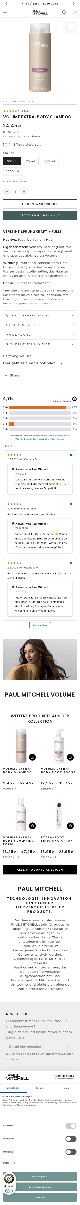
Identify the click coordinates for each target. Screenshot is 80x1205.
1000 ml (12, 171)
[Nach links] (6, 3)
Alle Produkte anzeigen (40, 869)
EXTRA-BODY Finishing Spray (57, 839)
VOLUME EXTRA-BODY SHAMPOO (17, 770)
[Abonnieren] (69, 1047)
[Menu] (5, 12)
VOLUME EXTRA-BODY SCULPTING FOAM (18, 841)
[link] (32, 363)
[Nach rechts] (73, 3)
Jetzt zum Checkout (40, 215)
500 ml (49, 161)
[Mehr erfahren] (40, 3)
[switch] (9, 1191)
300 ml (12, 161)
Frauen (26, 101)
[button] (64, 12)
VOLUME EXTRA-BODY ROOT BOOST (58, 770)
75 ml (30, 161)
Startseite (10, 101)
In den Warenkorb (40, 203)
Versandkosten (31, 136)
